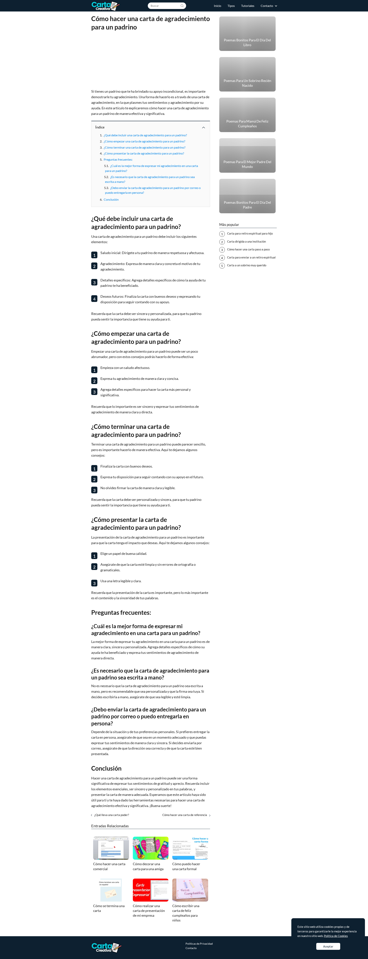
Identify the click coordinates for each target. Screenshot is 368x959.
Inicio (217, 5)
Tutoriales (247, 5)
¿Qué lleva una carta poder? (111, 815)
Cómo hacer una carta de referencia (184, 815)
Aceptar (328, 946)
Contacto (267, 5)
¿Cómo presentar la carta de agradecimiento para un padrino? (144, 153)
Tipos (231, 5)
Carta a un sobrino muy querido (246, 265)
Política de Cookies (336, 936)
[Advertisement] (150, 60)
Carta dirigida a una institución (246, 241)
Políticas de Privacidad (199, 943)
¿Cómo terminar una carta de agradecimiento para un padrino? (144, 147)
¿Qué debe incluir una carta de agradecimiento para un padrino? (145, 135)
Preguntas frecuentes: (118, 159)
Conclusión (111, 199)
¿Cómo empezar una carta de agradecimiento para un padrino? (144, 141)
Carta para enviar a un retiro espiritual (251, 257)
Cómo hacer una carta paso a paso (248, 249)
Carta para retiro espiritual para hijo (250, 233)
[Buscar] (182, 5)
